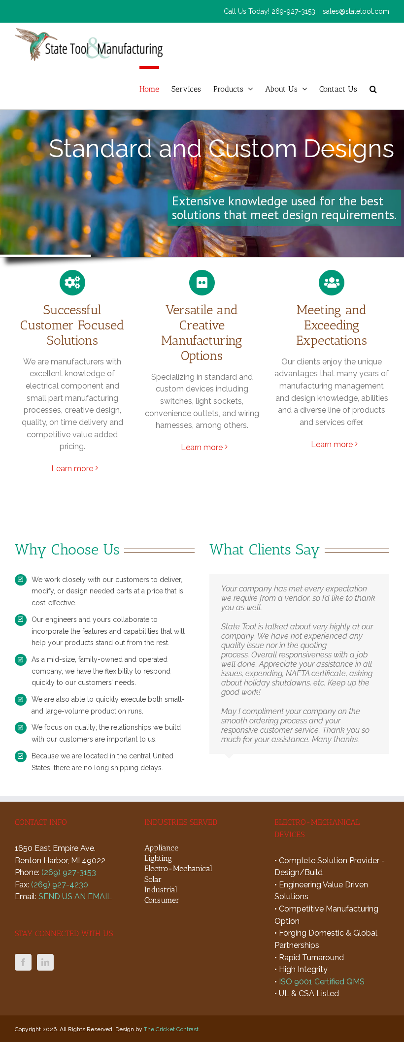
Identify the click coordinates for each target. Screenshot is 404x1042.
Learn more (72, 468)
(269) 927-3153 (68, 872)
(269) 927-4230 (59, 884)
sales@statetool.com (356, 11)
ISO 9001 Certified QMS (322, 981)
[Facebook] (23, 962)
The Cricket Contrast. (172, 1029)
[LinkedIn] (45, 962)
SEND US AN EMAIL (75, 896)
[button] (373, 87)
